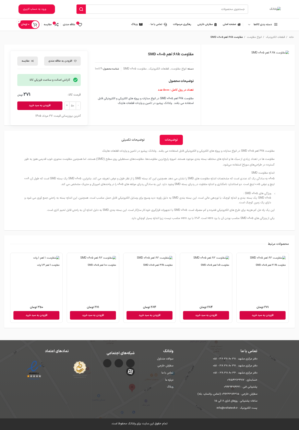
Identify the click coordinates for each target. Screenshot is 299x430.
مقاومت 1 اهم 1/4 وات (48, 265)
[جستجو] (81, 9)
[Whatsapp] (119, 363)
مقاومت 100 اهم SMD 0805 (102, 265)
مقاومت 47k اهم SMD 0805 (157, 265)
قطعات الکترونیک (275, 37)
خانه (291, 37)
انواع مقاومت (254, 37)
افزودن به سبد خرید (40, 105)
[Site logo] (275, 9)
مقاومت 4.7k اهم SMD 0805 (271, 265)
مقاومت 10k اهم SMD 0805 (215, 265)
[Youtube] (107, 363)
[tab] (171, 140)
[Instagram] (130, 363)
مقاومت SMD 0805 (135, 69)
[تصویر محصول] (263, 259)
